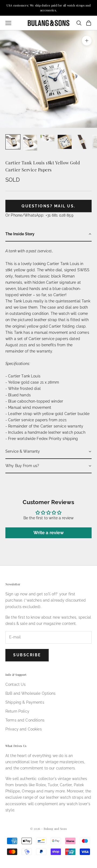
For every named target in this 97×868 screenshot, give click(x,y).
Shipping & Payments (24, 702)
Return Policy (17, 711)
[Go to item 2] (30, 142)
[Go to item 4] (64, 141)
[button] (48, 234)
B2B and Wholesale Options (30, 693)
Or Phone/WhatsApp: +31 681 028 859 (39, 215)
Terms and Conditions (24, 720)
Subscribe (27, 655)
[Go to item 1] (12, 141)
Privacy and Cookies (23, 729)
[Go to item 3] (47, 138)
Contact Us (15, 684)
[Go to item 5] (81, 141)
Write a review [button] (48, 532)
